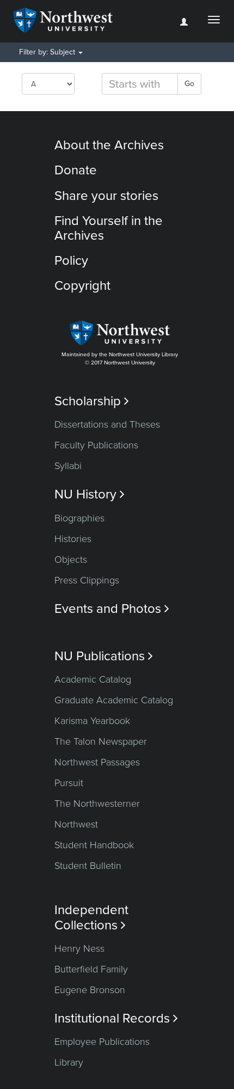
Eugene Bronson (89, 990)
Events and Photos (111, 609)
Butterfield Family (91, 969)
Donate (75, 170)
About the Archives (109, 145)
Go (189, 83)
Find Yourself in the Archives (108, 228)
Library (68, 1062)
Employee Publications (102, 1042)
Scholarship (91, 401)
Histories (72, 539)
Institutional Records (116, 1018)
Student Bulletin (87, 866)
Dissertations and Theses (107, 424)
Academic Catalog (92, 679)
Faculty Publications (96, 445)
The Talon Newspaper (100, 741)
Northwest (76, 824)
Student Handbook (94, 845)
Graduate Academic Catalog (113, 700)
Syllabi (68, 466)
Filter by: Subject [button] (48, 52)
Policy (71, 261)
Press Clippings (86, 580)
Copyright (82, 286)
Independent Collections (91, 917)
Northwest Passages (97, 762)
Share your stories (106, 196)
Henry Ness (79, 948)
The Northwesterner (97, 804)
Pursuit (68, 783)
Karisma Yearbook (92, 721)
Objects (70, 559)
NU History (89, 494)
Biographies (79, 518)
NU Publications (103, 656)
